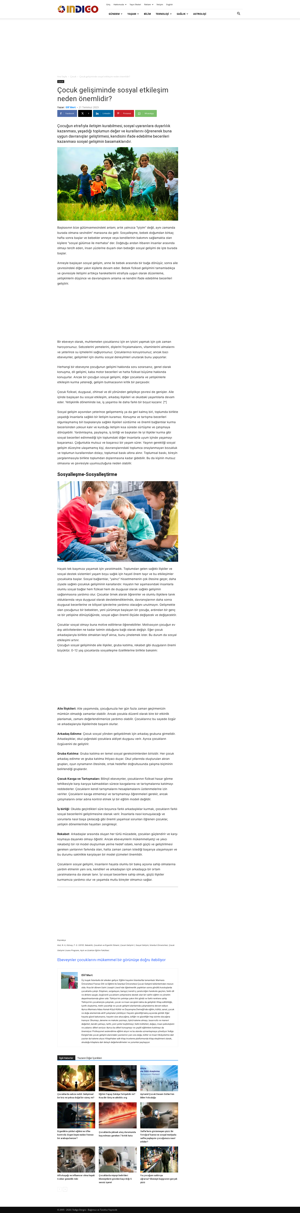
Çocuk (73, 76)
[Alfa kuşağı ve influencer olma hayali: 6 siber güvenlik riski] (76, 1159)
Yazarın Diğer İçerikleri (89, 1058)
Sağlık (181, 13)
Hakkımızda (119, 4)
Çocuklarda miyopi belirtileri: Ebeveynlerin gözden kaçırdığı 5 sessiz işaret (115, 1179)
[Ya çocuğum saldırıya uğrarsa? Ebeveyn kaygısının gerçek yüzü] (159, 1159)
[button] (238, 14)
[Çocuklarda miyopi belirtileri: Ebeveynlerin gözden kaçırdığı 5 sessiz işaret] (118, 1159)
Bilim (147, 13)
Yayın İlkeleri (135, 4)
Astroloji (199, 13)
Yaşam (131, 13)
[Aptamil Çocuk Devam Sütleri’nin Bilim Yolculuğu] (159, 1078)
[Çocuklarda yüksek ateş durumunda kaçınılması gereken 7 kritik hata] (118, 1115)
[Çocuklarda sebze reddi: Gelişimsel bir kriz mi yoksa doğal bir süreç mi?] (76, 1078)
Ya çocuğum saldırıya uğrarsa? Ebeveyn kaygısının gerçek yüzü (158, 1179)
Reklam (147, 4)
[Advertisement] (150, 47)
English (169, 4)
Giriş (108, 4)
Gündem (114, 13)
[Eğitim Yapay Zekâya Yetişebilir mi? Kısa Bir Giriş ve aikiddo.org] (118, 1078)
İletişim (160, 4)
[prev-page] (59, 1189)
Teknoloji (162, 13)
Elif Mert (71, 107)
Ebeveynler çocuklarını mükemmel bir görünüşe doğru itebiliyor (111, 960)
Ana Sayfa (62, 76)
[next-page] (65, 1189)
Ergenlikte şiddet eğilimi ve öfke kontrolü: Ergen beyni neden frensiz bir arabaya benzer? (75, 1135)
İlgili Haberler (66, 1058)
